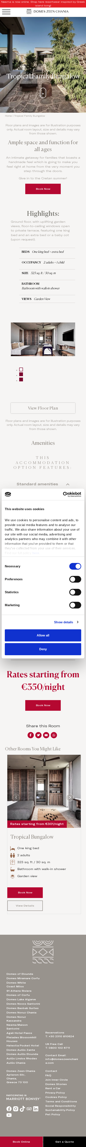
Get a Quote (64, 1142)
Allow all (43, 635)
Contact (51, 1071)
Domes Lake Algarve (21, 999)
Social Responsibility (60, 1106)
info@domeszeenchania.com (61, 1061)
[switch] (75, 579)
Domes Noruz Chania (21, 1012)
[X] (38, 735)
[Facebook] (31, 735)
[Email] (46, 735)
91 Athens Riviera (18, 991)
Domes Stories (56, 1084)
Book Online (21, 1142)
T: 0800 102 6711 (57, 1048)
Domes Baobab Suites (22, 1008)
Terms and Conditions (61, 1101)
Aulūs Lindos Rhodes (21, 1058)
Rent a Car (52, 1088)
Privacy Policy (55, 1092)
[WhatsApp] (54, 735)
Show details (63, 622)
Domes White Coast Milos (16, 984)
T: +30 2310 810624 (59, 1036)
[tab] (21, 369)
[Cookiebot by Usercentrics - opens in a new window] (63, 494)
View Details (25, 905)
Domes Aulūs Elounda (22, 1054)
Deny (43, 649)
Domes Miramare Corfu (23, 978)
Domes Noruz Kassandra (16, 1019)
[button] (43, 408)
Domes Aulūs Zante (20, 1050)
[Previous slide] (20, 347)
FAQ (48, 1075)
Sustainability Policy (60, 1110)
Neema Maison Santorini (17, 1027)
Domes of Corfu (18, 995)
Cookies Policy (56, 1097)
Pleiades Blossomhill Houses (21, 1039)
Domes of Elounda (19, 974)
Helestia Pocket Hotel (22, 1045)
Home (8, 116)
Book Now (43, 189)
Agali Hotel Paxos (19, 1033)
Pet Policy (52, 1114)
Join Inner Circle (56, 1080)
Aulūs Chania (15, 1063)
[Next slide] (66, 347)
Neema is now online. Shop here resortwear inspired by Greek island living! (43, 4)
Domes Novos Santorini (23, 1004)
